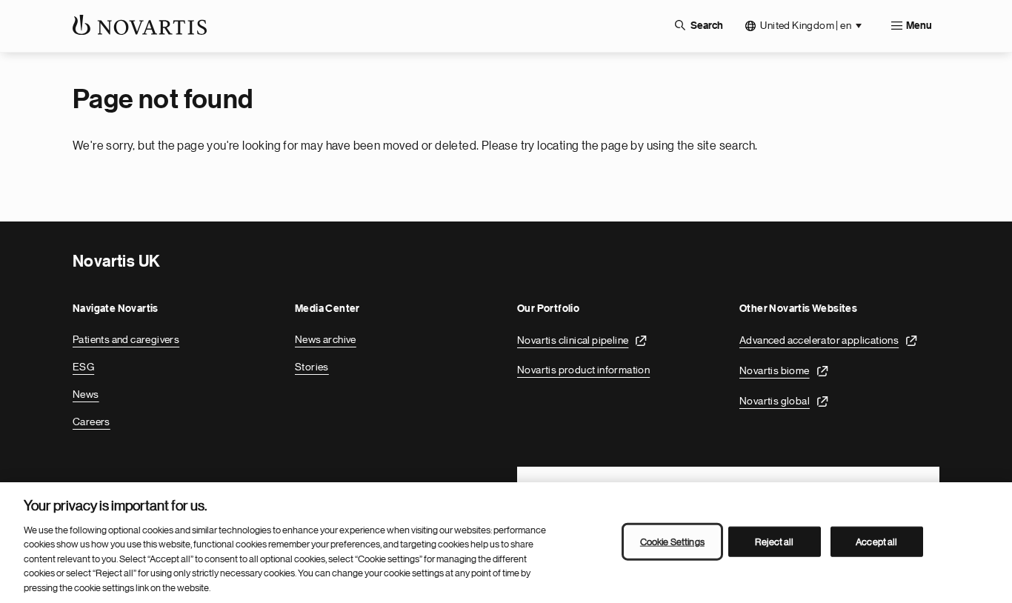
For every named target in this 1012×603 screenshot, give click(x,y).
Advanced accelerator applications (819, 340)
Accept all (876, 541)
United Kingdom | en (805, 25)
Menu (919, 26)
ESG (83, 367)
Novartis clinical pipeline (572, 340)
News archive (325, 339)
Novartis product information (583, 369)
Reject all (774, 541)
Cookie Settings (672, 541)
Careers (91, 421)
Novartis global (774, 401)
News (86, 394)
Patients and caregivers (126, 339)
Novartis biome (774, 370)
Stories (312, 367)
